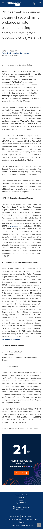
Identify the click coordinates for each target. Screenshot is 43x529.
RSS (36, 519)
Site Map (29, 519)
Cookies (22, 522)
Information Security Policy (14, 519)
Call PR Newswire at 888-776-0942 (22, 508)
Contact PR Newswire (21, 495)
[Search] (40, 3)
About (21, 500)
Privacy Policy (27, 516)
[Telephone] (34, 3)
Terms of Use (14, 516)
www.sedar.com (16, 226)
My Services (20, 503)
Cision (25, 525)
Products (21, 497)
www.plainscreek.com (11, 339)
